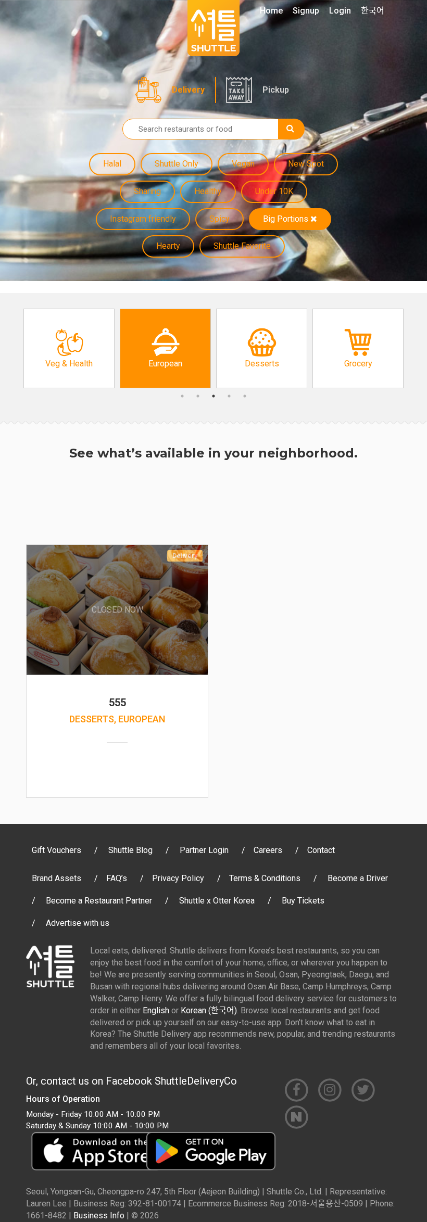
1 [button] (182, 396)
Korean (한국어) (209, 1010)
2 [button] (198, 396)
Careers (268, 850)
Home (271, 11)
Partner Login (204, 850)
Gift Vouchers (56, 850)
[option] (69, 348)
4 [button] (229, 396)
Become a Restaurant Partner (99, 901)
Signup (306, 11)
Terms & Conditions (264, 878)
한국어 (372, 11)
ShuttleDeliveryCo (196, 1081)
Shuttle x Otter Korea (217, 901)
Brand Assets (56, 878)
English (156, 1010)
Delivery (188, 90)
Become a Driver (358, 878)
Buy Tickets (303, 901)
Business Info (98, 1215)
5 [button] (245, 396)
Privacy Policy (178, 878)
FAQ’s (116, 878)
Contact (321, 850)
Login (340, 11)
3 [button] (213, 396)
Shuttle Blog (130, 850)
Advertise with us (77, 923)
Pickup (275, 90)
